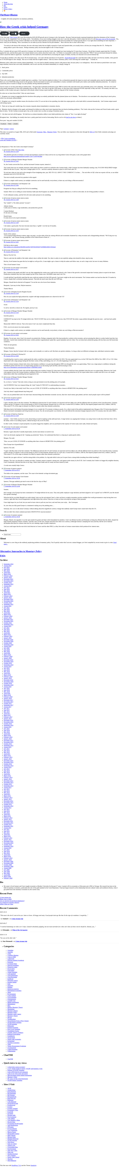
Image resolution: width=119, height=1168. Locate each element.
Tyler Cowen (13, 37)
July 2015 (6, 749)
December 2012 (8, 801)
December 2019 (8, 660)
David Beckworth (70, 58)
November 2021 (8, 621)
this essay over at (105, 39)
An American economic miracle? (9, 902)
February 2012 (8, 818)
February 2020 (8, 656)
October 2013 (8, 784)
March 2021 (7, 634)
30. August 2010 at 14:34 (11, 252)
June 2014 (7, 770)
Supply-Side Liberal (13, 1157)
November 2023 (8, 581)
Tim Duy (10, 1159)
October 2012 (8, 804)
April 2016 (7, 734)
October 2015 (8, 744)
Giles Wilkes (11, 1118)
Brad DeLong (11, 1098)
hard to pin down (71, 117)
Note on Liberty (12, 1144)
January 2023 (8, 597)
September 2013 (8, 786)
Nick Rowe (10, 1142)
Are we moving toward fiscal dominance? (12, 901)
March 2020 (7, 655)
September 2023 (8, 584)
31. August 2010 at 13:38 (11, 415)
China (9, 953)
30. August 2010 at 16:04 (11, 335)
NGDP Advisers (12, 1140)
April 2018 (7, 693)
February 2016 (8, 737)
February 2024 (8, 576)
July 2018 (6, 688)
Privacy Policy (8, 9)
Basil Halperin (11, 1091)
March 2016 (7, 735)
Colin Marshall (11, 1102)
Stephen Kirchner (12, 1154)
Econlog (9, 1107)
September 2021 (8, 624)
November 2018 (8, 681)
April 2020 (7, 653)
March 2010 (7, 856)
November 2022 (8, 601)
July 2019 (6, 668)
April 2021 (7, 633)
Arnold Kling (11, 1090)
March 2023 (7, 594)
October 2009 (8, 865)
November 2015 (8, 742)
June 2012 (7, 811)
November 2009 (8, 863)
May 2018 (7, 692)
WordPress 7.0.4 (16, 1165)
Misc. (44, 132)
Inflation (9, 987)
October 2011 (8, 824)
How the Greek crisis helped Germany (24, 26)
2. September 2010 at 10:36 (12, 516)
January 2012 (8, 819)
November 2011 (8, 823)
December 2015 (8, 740)
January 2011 (8, 839)
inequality (10, 985)
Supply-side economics (14, 1039)
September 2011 (8, 826)
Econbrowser (11, 1105)
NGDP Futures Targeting (14, 1080)
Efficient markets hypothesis (15, 960)
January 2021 (8, 638)
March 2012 (7, 816)
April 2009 (7, 875)
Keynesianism (11, 994)
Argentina (10, 950)
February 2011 (8, 838)
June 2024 (7, 569)
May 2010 (7, 853)
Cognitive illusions (12, 955)
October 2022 (8, 602)
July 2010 (6, 849)
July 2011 (6, 829)
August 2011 (7, 828)
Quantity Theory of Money (15, 1032)
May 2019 (7, 671)
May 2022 (7, 611)
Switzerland (10, 1041)
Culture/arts (10, 958)
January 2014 (8, 779)
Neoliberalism (11, 1019)
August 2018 (7, 686)
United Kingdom (12, 1049)
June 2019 (7, 670)
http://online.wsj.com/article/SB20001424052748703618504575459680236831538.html (30, 247)
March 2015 (7, 755)
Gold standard (11, 974)
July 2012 (6, 809)
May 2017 (7, 712)
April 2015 (7, 754)
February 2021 (8, 636)
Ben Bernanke (11, 1093)
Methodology (11, 1004)
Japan (9, 992)
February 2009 (8, 878)
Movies (9, 1017)
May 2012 (7, 812)
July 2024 (6, 567)
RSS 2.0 (92, 132)
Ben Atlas (21, 150)
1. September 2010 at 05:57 (12, 470)
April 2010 (7, 854)
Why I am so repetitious (8, 138)
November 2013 (8, 782)
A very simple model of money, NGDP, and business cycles (24, 1068)
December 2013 (8, 781)
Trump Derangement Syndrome (16, 1046)
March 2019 (7, 675)
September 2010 (8, 846)
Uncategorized (11, 1048)
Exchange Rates (12, 964)
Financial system (12, 967)
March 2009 (7, 876)
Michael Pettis (11, 1137)
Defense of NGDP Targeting (15, 1070)
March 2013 (7, 796)
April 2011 (7, 834)
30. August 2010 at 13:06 (11, 185)
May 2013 (7, 792)
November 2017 (8, 702)
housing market (11, 982)
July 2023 (6, 587)
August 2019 (7, 666)
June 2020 (7, 650)
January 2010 (8, 860)
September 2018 (8, 685)
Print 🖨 (4, 33)
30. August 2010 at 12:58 (11, 151)
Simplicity (34, 1165)
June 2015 (7, 750)
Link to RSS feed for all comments (17, 1072)
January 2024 (8, 577)
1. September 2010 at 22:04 (12, 486)
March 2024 (7, 574)
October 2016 (8, 723)
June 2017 (7, 710)
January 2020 (8, 658)
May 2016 (7, 732)
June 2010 (7, 851)
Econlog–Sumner (12, 1108)
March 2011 (7, 836)
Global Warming (12, 972)
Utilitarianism (11, 1051)
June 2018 (7, 690)
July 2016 (6, 728)
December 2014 (8, 760)
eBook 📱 (24, 33)
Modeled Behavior (12, 1139)
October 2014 (8, 764)
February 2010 (8, 858)
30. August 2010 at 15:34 (11, 301)
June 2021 (7, 629)
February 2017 (8, 717)
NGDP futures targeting (14, 1022)
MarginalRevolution (13, 1133)
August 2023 (7, 586)
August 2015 (7, 747)
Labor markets (11, 995)
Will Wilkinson (11, 1160)
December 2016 (8, 720)
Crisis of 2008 (11, 957)
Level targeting (11, 997)
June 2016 (7, 730)
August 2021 (7, 626)
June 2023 (7, 589)
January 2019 (8, 678)
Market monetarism (13, 1002)
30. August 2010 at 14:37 (11, 269)
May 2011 (7, 833)
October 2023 (8, 582)
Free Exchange (11, 1117)
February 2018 (8, 697)
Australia (10, 952)
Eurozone (39, 132)
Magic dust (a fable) (6, 899)
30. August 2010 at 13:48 (11, 200)
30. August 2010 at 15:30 (11, 293)
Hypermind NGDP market (15, 1123)
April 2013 (7, 794)
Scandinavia (11, 1036)
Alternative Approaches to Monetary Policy (21, 551)
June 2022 (7, 609)
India (8, 984)
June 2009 (7, 871)
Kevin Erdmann (12, 1128)
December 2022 (8, 599)
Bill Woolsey (11, 1095)
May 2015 (7, 752)
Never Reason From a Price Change (18, 1021)
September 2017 (8, 705)
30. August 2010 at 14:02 (11, 242)
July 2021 (6, 628)
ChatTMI (10, 1059)
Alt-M (9, 1088)
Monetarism (10, 1009)
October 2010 (8, 844)
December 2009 (8, 861)
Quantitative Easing (13, 1031)
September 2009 (8, 866)
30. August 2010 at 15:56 (11, 312)
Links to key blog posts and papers (17, 1073)
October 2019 (8, 663)
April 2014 (7, 774)
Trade (9, 1044)
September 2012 (8, 806)
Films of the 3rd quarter (20, 930)
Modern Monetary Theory (15, 1007)
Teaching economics (13, 1042)
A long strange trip (5, 897)
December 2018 (8, 680)
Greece (12, 129)
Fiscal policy (11, 969)
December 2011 (8, 821)
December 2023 (8, 579)
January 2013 (8, 799)
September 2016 (8, 725)
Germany (6, 129)
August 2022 (7, 606)
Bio (5, 5)
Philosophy (10, 1026)
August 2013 (7, 787)
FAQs (5, 7)
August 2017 (7, 707)
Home (5, 2)
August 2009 (7, 868)
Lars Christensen (12, 1130)
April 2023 (7, 592)
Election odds (11, 1115)
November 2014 (8, 762)
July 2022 (6, 608)
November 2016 (8, 722)
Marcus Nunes (11, 1132)
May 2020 (7, 651)
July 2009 (6, 870)
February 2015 (8, 757)
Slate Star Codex (12, 1150)
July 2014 (6, 769)
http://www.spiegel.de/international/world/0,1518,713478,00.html (23, 156)
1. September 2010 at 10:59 (12, 478)
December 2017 (8, 700)
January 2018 (8, 698)
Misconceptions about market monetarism (19, 1075)
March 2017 (7, 715)
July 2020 (6, 648)
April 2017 (7, 713)
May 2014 (7, 772)
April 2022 (7, 613)
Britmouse (10, 1100)
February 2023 (8, 596)
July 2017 (6, 708)
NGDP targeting (12, 1024)
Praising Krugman (12, 1027)
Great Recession (12, 977)
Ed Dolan (10, 1113)
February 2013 (8, 797)
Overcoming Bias (12, 1147)
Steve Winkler (11, 1155)
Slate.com (10, 1152)
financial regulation (13, 965)
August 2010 (7, 848)
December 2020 (8, 639)
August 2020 (7, 646)
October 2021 (8, 623)
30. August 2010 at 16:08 (11, 356)
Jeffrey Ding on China (6, 904)
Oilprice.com (11, 1145)
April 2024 (7, 572)
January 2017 (8, 718)
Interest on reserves (13, 989)
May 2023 (7, 591)
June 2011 (7, 831)
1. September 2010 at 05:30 (12, 428)
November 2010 (8, 843)
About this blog (8, 4)
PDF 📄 (14, 33)
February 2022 (8, 616)
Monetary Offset (12, 1077)
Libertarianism (11, 999)
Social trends (11, 1037)
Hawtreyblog (11, 1122)
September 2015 (8, 745)
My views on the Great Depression (17, 1079)
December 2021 (8, 619)
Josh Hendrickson (12, 1125)
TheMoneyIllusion (8, 15)
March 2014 (7, 776)
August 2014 (7, 767)
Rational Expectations (13, 1034)
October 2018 (8, 683)
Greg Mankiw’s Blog (13, 1120)
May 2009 (7, 873)
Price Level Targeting (13, 1029)
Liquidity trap (11, 1000)
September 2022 (8, 604)
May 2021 (7, 631)
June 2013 (7, 791)
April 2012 (7, 814)
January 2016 (8, 739)
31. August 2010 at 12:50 (11, 399)
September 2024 (8, 564)
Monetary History (12, 1011)
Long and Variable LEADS (8, 140)
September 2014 (8, 765)
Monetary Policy (52, 132)
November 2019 (8, 661)
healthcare (10, 979)
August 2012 (7, 807)
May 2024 (7, 571)
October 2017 (8, 703)
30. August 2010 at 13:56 (11, 230)
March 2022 (7, 614)
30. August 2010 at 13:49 (11, 222)
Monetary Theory (12, 1016)
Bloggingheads (11, 1097)
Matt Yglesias (11, 1135)
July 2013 (6, 789)
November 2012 (8, 802)
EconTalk (10, 1112)
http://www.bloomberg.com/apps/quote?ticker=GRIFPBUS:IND (23, 367)
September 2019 (8, 665)
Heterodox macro (12, 980)
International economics (14, 990)
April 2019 (7, 673)
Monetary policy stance (14, 1014)
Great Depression (12, 975)
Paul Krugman (11, 1149)
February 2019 (8, 676)
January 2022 (8, 618)
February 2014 (8, 777)
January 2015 (8, 759)
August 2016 (7, 727)
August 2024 (7, 565)
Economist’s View (12, 1110)
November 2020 (8, 641)
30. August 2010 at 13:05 (11, 161)
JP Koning (10, 1127)
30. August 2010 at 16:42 (11, 379)
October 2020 (8, 643)
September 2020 (8, 644)
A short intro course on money (16, 1067)
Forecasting (10, 970)
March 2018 (7, 695)
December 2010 (8, 841)
